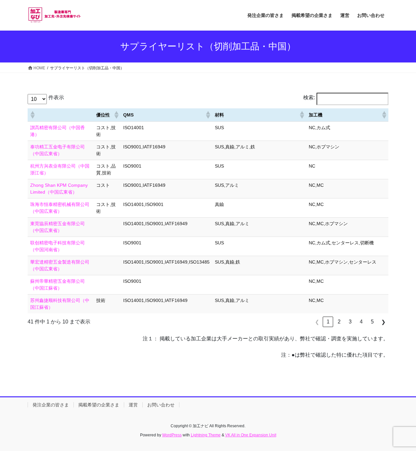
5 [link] (372, 321)
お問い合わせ (161, 404)
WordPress (172, 435)
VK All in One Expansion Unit (250, 435)
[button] (32, 115)
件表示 (56, 97)
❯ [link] (383, 322)
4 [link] (361, 321)
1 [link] (328, 321)
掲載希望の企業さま (98, 404)
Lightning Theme (206, 435)
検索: (309, 97)
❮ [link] (317, 322)
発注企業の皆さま (50, 404)
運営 (133, 404)
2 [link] (339, 321)
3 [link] (350, 321)
